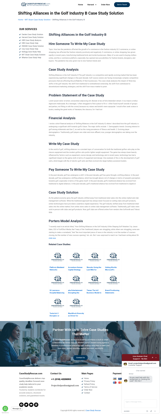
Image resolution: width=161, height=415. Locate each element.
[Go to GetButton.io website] (5, 412)
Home (80, 5)
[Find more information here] (140, 383)
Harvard (90, 5)
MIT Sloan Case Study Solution (37, 20)
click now (52, 238)
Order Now (105, 5)
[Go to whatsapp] (5, 408)
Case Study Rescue (93, 410)
